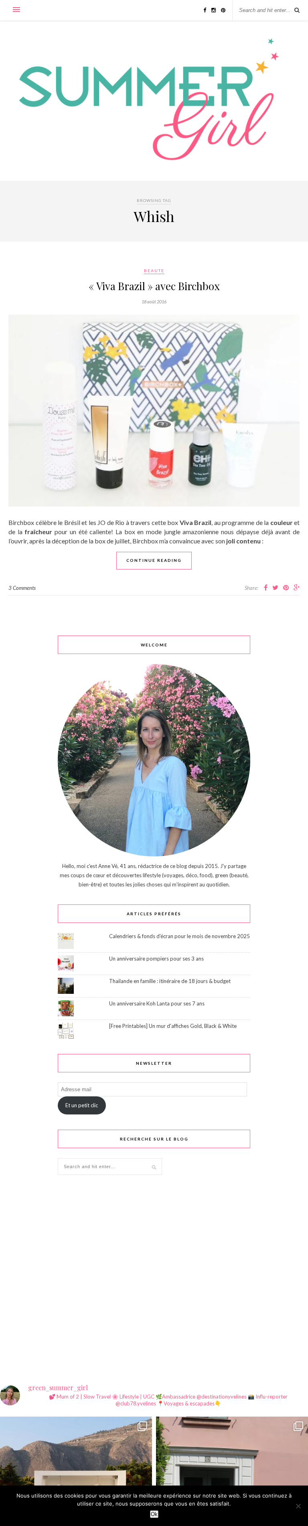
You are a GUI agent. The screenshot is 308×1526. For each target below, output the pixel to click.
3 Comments (22, 588)
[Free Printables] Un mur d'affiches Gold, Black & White (173, 1026)
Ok (154, 1514)
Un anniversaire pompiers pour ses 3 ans (156, 958)
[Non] (298, 1506)
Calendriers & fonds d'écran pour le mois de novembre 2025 (179, 936)
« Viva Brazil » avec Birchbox (154, 286)
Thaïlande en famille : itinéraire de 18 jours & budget (170, 981)
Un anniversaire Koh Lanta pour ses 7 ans (157, 1003)
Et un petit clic (81, 1105)
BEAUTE (154, 270)
